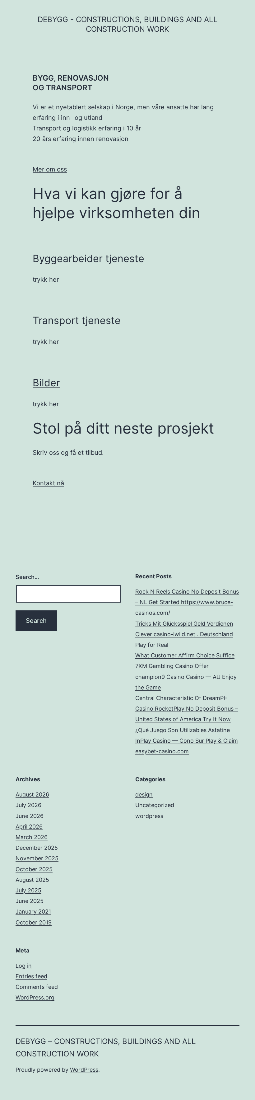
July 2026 (28, 805)
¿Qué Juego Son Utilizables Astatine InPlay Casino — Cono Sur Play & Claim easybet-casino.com (186, 740)
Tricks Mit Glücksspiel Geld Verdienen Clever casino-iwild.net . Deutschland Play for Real (184, 634)
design (144, 794)
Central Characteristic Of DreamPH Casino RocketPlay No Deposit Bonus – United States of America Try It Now (186, 708)
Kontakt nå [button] (48, 483)
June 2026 (30, 816)
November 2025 (37, 858)
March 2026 (32, 837)
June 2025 (30, 901)
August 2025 (32, 880)
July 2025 (28, 890)
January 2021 (33, 911)
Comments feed (37, 987)
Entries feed (31, 976)
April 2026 (29, 826)
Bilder (46, 383)
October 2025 (34, 869)
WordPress (84, 1069)
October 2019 (34, 922)
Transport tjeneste (77, 320)
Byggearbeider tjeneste (88, 258)
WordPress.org (35, 997)
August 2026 (32, 794)
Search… (27, 577)
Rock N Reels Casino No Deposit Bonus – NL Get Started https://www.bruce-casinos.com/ (187, 602)
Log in (24, 965)
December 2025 (37, 847)
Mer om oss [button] (50, 169)
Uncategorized (154, 805)
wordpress (149, 816)
